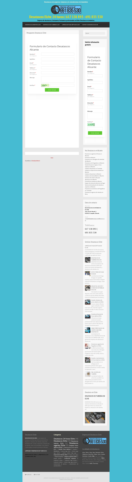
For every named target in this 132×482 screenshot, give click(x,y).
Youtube (37, 474)
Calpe (90, 452)
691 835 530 (90, 232)
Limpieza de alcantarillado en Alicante (94, 176)
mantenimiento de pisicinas (60, 464)
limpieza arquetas (59, 456)
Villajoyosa (85, 454)
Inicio (52, 157)
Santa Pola (90, 454)
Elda (93, 456)
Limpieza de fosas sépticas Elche (71, 24)
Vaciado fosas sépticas (64, 449)
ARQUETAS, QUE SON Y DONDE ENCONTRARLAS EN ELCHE (97, 287)
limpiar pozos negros (73, 454)
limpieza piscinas (57, 458)
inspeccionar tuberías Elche (60, 454)
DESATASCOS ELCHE (31, 438)
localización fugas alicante (71, 460)
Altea (94, 452)
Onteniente (85, 456)
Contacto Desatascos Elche (90, 24)
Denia (87, 452)
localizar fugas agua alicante (70, 462)
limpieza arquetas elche (71, 456)
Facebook (28, 474)
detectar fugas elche (65, 451)
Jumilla (90, 456)
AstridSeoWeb (69, 479)
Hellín (91, 463)
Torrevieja (95, 463)
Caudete (103, 454)
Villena (95, 454)
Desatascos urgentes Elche (33, 24)
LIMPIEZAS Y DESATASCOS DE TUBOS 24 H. (36, 451)
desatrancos (56, 451)
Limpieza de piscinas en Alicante (93, 174)
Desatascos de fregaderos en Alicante (94, 163)
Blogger (86, 478)
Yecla (99, 454)
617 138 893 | (91, 229)
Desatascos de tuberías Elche (51, 24)
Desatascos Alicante (90, 157)
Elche (102, 452)
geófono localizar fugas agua (69, 453)
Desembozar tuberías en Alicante (93, 181)
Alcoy (83, 452)
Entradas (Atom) (36, 160)
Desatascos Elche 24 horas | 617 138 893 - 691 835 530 (66, 16)
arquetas (75, 449)
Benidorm (98, 452)
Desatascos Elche (60, 441)
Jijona (102, 458)
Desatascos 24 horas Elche (64, 439)
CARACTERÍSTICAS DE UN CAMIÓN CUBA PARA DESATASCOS (97, 330)
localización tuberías (58, 462)
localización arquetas (70, 458)
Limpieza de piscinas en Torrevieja (93, 168)
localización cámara (58, 460)
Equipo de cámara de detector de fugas (95, 183)
